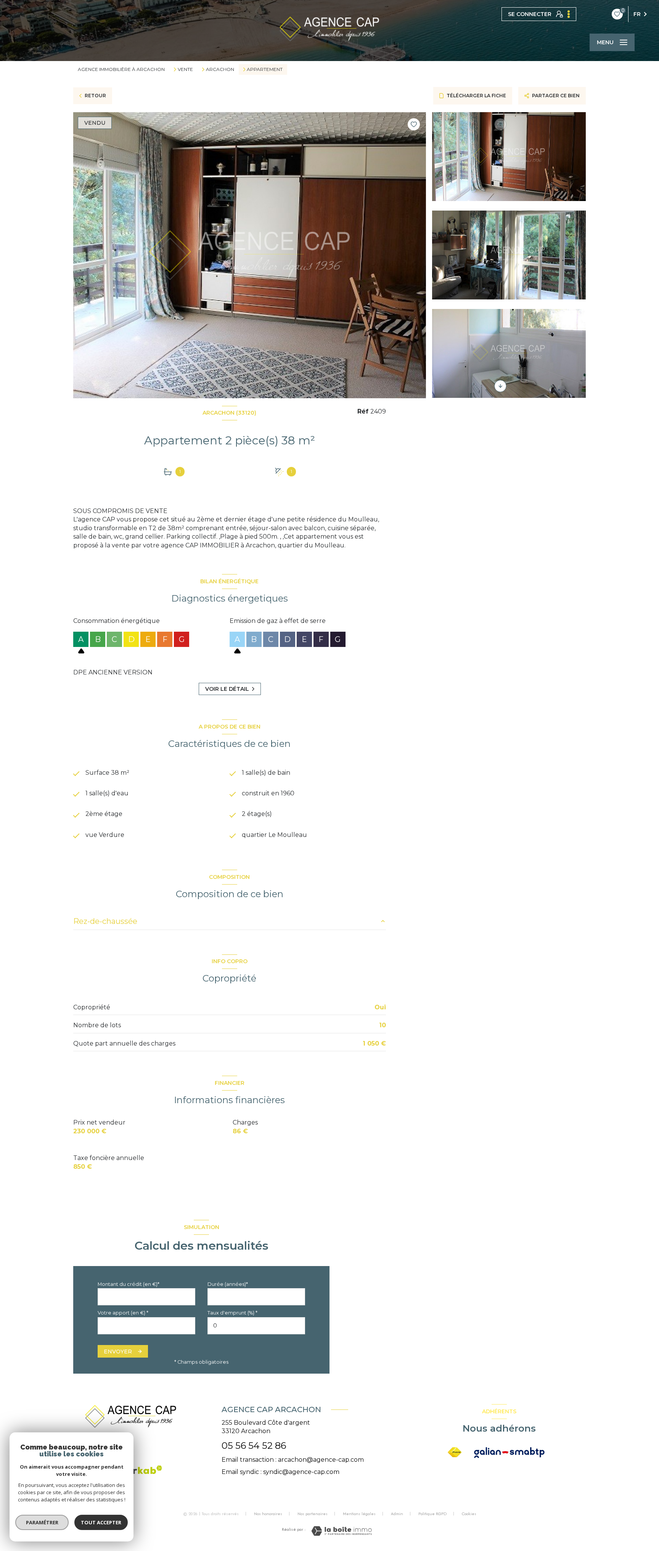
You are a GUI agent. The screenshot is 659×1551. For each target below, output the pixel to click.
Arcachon (220, 69)
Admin (397, 1514)
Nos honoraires (268, 1514)
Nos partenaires (312, 1514)
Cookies (469, 1514)
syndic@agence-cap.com (301, 1471)
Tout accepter (101, 1522)
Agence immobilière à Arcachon (121, 69)
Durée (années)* (227, 1284)
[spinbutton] (256, 1325)
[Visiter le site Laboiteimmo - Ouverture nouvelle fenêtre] (341, 1531)
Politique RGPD (432, 1514)
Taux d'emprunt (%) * (232, 1313)
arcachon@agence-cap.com (321, 1459)
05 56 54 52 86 (254, 1445)
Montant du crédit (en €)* (128, 1284)
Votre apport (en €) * (123, 1313)
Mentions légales (359, 1514)
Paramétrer (42, 1522)
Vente (185, 69)
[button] (500, 386)
